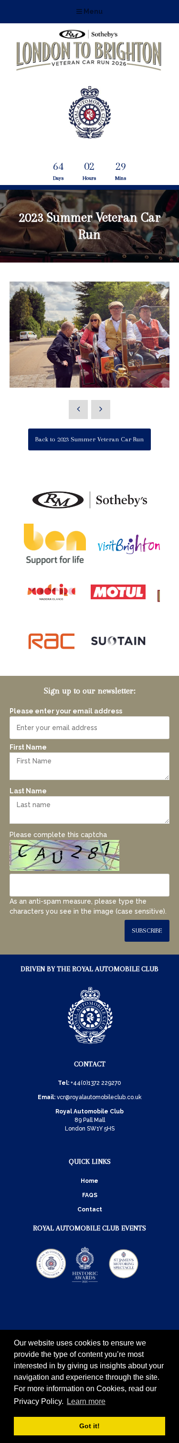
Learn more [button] (86, 1401)
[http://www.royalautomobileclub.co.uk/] (90, 134)
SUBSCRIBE (147, 930)
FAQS (89, 1195)
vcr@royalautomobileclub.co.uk (99, 1097)
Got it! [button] (89, 1426)
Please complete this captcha (58, 834)
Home (89, 1181)
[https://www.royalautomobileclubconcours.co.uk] (51, 1282)
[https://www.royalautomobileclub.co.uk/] (90, 1045)
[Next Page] (100, 409)
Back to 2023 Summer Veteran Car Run (89, 439)
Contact (89, 1209)
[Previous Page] (78, 409)
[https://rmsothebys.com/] (90, 509)
